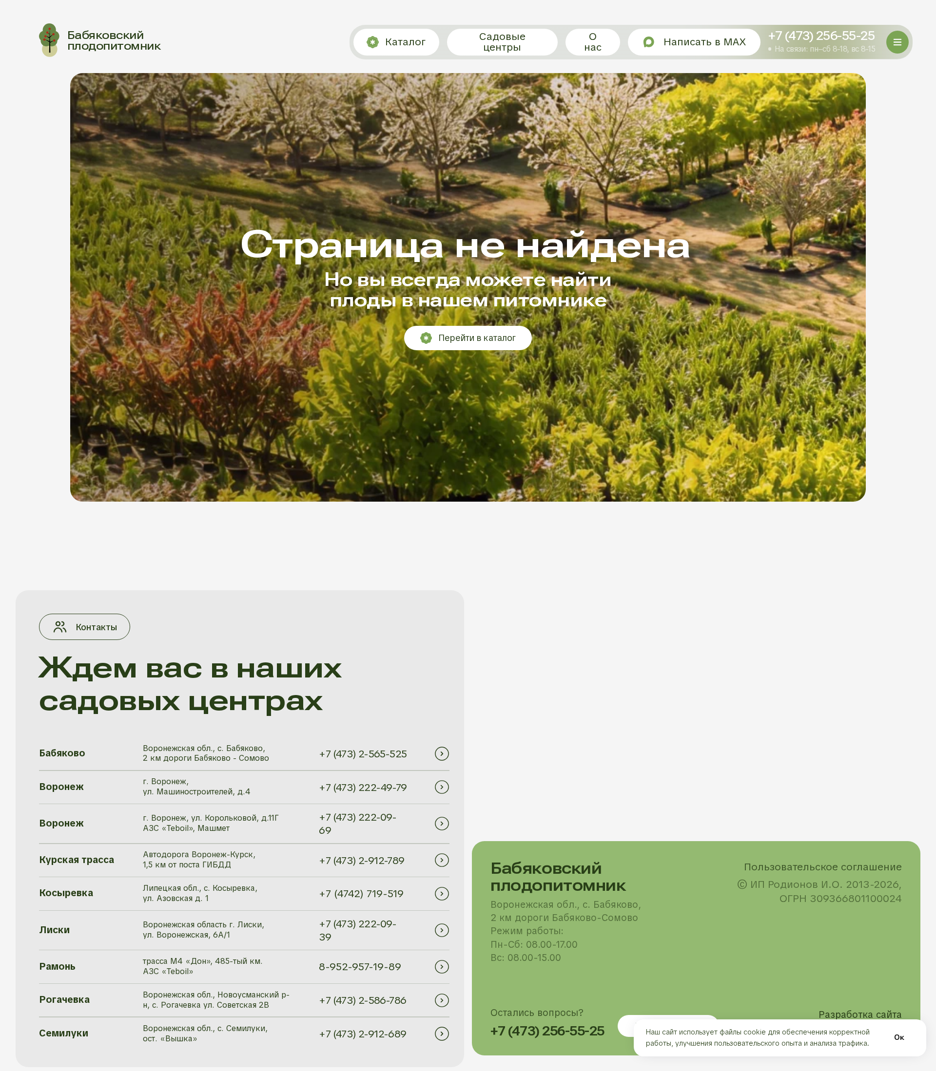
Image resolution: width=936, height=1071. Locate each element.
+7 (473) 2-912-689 (362, 1033)
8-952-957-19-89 (360, 966)
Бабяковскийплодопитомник (114, 40)
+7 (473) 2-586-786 (362, 1000)
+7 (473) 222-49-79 (363, 787)
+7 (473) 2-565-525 (363, 753)
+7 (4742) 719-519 (361, 893)
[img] (441, 753)
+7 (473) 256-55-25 (821, 36)
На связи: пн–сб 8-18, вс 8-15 (825, 49)
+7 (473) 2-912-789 (361, 860)
